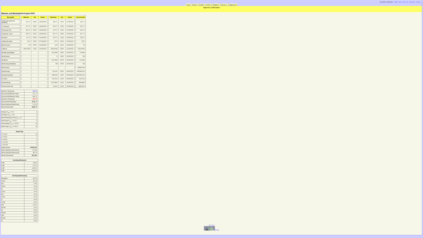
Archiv (208, 5)
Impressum (405, 2)
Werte (195, 5)
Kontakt (418, 2)
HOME (396, 2)
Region (215, 5)
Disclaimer (412, 2)
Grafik (201, 5)
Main (400, 2)
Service (223, 5)
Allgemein (232, 5)
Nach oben (211, 225)
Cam (188, 5)
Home (217, 230)
